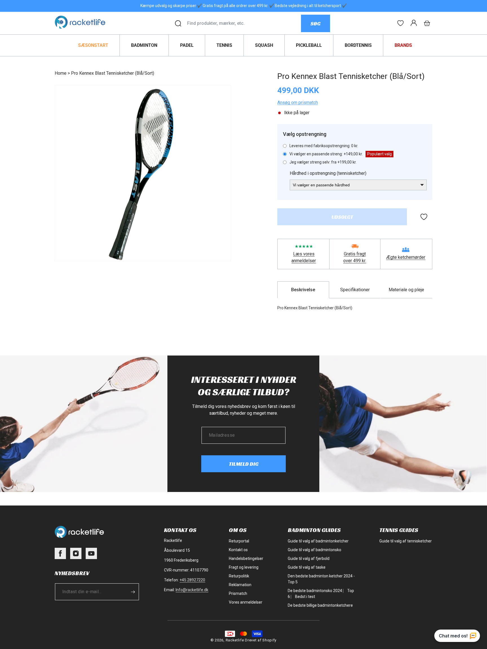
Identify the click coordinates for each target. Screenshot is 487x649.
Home (61, 73)
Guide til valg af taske (307, 567)
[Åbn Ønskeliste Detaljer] (400, 23)
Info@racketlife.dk (192, 590)
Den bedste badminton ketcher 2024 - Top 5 (321, 579)
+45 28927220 (192, 580)
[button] (427, 23)
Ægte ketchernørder (405, 257)
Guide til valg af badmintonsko (314, 550)
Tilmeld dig (243, 464)
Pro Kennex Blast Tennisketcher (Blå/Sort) (112, 73)
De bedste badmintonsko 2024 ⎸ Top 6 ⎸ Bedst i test (321, 593)
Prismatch (238, 593)
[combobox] (244, 23)
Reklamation (240, 584)
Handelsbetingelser (246, 558)
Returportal (239, 541)
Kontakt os (238, 550)
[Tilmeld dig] (133, 592)
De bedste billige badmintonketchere (320, 605)
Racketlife (235, 640)
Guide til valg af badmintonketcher (318, 541)
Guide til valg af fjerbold (308, 558)
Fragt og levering (243, 567)
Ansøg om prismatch (297, 102)
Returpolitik (239, 576)
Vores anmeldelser (245, 602)
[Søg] (178, 23)
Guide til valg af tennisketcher (405, 541)
